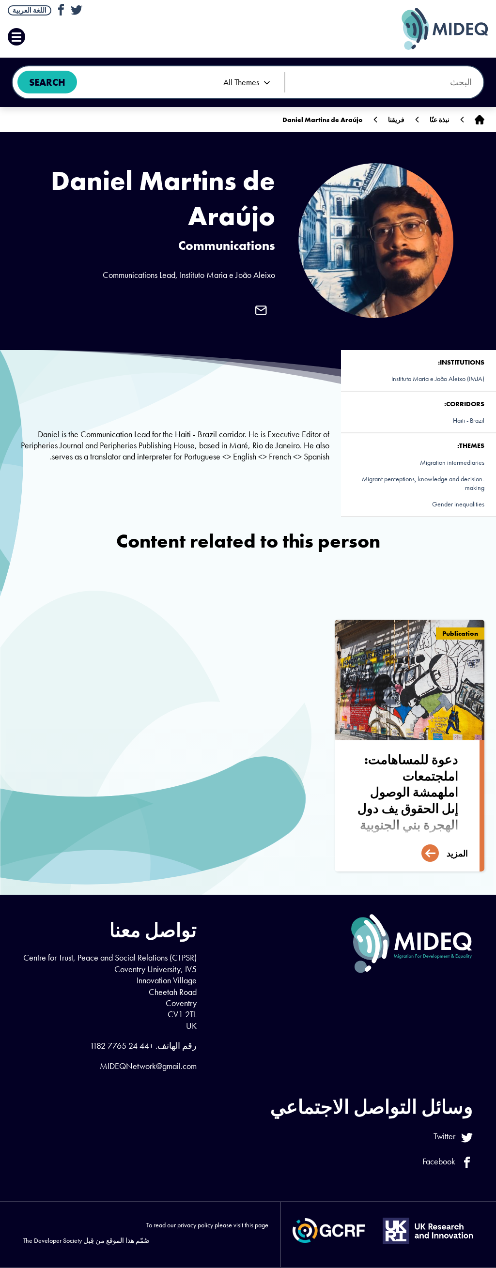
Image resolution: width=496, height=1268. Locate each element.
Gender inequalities (458, 504)
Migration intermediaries (452, 462)
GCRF (329, 1230)
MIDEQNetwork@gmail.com (148, 1065)
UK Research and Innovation (428, 1231)
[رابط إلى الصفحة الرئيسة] (479, 120)
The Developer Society (52, 1240)
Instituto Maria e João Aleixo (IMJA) (437, 378)
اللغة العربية (29, 10)
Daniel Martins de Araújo (322, 119)
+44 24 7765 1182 (122, 1045)
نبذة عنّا (440, 119)
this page (256, 1225)
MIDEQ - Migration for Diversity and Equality (435, 29)
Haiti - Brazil (468, 420)
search (47, 82)
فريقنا (396, 119)
